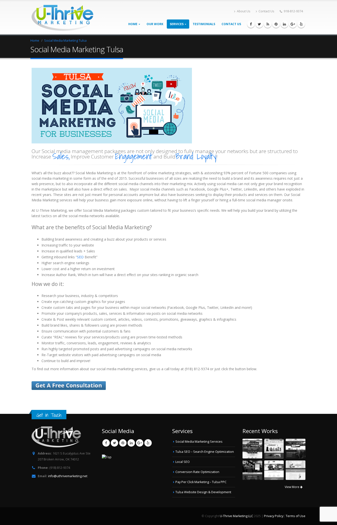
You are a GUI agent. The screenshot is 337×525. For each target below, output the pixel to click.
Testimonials (204, 24)
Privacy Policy (273, 516)
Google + (139, 443)
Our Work (155, 24)
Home (132, 24)
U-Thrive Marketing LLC (236, 516)
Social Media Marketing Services (199, 441)
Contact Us (266, 11)
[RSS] (267, 24)
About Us (243, 11)
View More (292, 487)
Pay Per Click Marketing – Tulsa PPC (200, 482)
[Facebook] (251, 24)
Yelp (148, 443)
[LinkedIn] (284, 24)
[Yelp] (301, 24)
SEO (80, 257)
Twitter (114, 443)
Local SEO (182, 462)
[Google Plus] (293, 24)
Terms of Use (295, 516)
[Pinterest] (276, 24)
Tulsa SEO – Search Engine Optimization (204, 452)
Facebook (106, 443)
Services (177, 24)
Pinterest (123, 443)
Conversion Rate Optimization (197, 472)
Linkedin (131, 443)
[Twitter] (259, 24)
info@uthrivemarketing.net (67, 476)
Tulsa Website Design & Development (203, 492)
